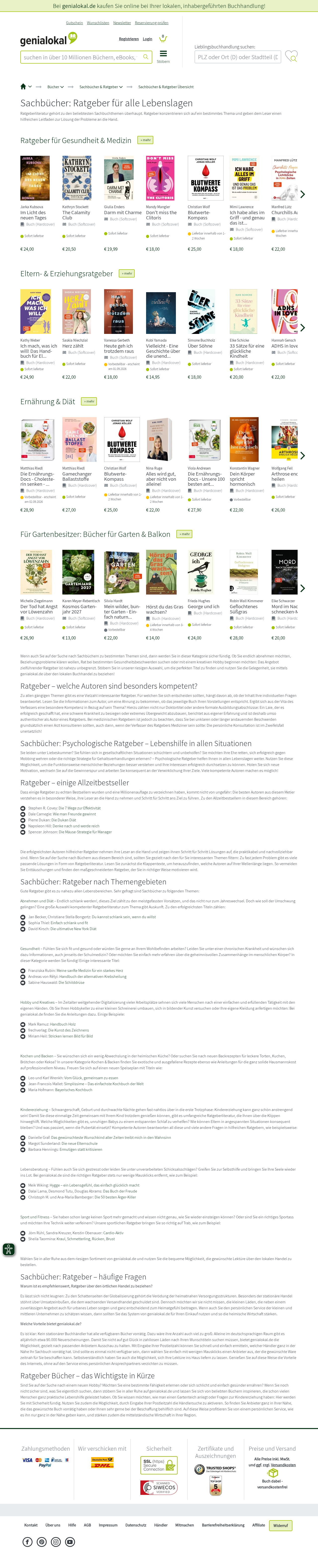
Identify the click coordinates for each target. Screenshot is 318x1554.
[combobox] (80, 57)
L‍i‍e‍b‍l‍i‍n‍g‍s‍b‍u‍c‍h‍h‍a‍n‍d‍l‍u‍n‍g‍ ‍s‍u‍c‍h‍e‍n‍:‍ (225, 46)
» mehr (145, 140)
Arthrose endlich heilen (289, 476)
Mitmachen (184, 1525)
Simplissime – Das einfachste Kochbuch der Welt (104, 1083)
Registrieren (129, 38)
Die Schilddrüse (71, 982)
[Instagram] (56, 1542)
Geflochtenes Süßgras (244, 609)
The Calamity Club (76, 215)
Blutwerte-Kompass (199, 215)
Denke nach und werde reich (76, 826)
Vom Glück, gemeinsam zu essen (91, 1077)
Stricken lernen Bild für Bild (70, 1036)
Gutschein (74, 22)
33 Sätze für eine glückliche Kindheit (247, 350)
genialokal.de (79, 6)
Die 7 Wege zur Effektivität (80, 808)
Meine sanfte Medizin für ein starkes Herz (90, 970)
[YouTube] (70, 1542)
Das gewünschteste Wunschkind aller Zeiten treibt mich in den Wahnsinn (111, 1137)
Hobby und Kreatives (37, 1002)
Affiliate (258, 1525)
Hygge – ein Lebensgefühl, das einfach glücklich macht (94, 1185)
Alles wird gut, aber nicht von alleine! (161, 478)
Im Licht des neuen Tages (33, 215)
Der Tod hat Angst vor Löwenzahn (39, 609)
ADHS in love (285, 345)
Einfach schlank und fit (69, 922)
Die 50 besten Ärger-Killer (115, 1197)
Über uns (52, 1525)
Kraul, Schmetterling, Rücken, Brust (86, 1238)
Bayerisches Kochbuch (73, 1089)
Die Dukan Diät (63, 820)
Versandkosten (283, 1465)
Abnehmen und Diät (36, 901)
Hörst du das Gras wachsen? (164, 609)
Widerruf (281, 1525)
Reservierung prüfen (151, 22)
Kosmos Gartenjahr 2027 (79, 609)
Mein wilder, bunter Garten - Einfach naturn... (122, 611)
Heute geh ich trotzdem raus (119, 348)
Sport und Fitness (34, 1217)
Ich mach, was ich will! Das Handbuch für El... (38, 350)
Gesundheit (30, 948)
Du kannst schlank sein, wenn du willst (124, 916)
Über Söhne (200, 345)
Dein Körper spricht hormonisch (242, 478)
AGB (87, 1525)
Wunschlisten (98, 22)
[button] (163, 59)
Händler (160, 1525)
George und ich (203, 606)
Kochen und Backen (36, 1056)
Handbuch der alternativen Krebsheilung (92, 976)
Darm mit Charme (123, 212)
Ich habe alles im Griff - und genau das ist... (247, 217)
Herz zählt (72, 345)
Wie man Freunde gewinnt (74, 814)
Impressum (108, 1525)
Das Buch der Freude (120, 1191)
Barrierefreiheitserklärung (223, 1525)
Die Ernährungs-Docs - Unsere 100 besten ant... (206, 478)
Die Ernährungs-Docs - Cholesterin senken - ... (37, 478)
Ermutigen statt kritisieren (81, 1149)
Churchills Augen (289, 212)
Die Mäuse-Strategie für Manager (85, 832)
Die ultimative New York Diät (73, 928)
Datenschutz (135, 1525)
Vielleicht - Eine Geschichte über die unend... (163, 350)
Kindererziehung (34, 1109)
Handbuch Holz (63, 1024)
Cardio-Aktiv (113, 1232)
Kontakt (31, 1525)
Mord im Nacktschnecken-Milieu (290, 609)
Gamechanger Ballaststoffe (77, 476)
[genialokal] (48, 38)
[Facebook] (27, 1542)
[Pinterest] (42, 1542)
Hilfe (72, 1525)
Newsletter (122, 22)
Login (147, 38)
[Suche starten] (146, 57)
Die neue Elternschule (80, 1143)
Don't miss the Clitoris (161, 215)
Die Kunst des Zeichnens (68, 1030)
